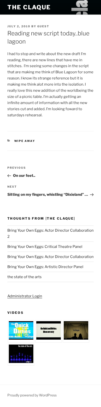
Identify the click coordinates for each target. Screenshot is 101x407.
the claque (29, 7)
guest (43, 26)
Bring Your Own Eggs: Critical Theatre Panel (44, 246)
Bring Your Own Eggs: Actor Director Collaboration (50, 257)
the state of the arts (24, 277)
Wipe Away (24, 141)
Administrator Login (24, 296)
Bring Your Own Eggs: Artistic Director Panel (45, 267)
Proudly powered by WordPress (32, 395)
